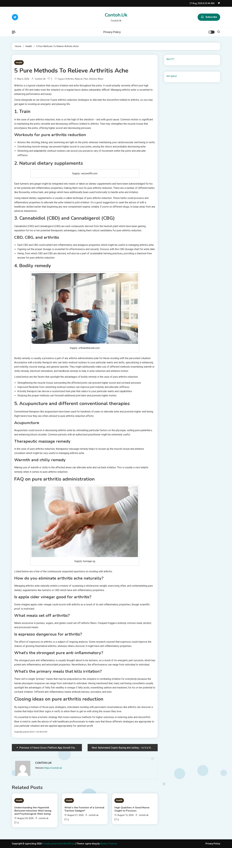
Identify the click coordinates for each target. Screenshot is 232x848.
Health (19, 62)
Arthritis (69, 79)
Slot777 (170, 59)
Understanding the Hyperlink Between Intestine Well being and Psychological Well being (32, 810)
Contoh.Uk (116, 15)
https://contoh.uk (53, 767)
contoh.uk (40, 79)
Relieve (93, 79)
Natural (78, 79)
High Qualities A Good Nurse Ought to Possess (131, 809)
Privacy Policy (112, 32)
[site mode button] (211, 32)
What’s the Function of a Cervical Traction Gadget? (84, 809)
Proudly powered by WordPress (59, 843)
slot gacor (171, 76)
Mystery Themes (108, 843)
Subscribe (211, 17)
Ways (100, 79)
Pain (85, 79)
